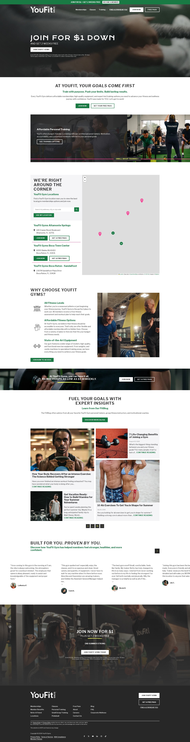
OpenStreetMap (134, 274)
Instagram (101, 736)
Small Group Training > (127, 159)
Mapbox (157, 274)
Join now (136, 10)
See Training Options (49, 142)
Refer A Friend (36, 713)
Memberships (35, 706)
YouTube (93, 736)
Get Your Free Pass (103, 106)
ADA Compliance (60, 737)
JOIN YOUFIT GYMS (149, 695)
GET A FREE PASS (149, 702)
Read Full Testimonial (62, 584)
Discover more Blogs (95, 420)
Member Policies (36, 739)
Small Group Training (59, 713)
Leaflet (121, 274)
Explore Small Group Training (151, 144)
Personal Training (59, 709)
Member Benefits (37, 709)
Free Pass (152, 10)
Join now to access (42, 360)
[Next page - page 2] (102, 526)
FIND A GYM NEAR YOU (149, 707)
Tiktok (106, 736)
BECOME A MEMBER (110, 2)
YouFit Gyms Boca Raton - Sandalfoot (55, 265)
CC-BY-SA (146, 274)
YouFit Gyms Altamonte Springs (52, 225)
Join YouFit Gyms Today (95, 652)
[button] (141, 200)
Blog (92, 706)
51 (97, 526)
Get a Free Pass (59, 238)
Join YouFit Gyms (41, 49)
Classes (55, 706)
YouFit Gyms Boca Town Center (52, 245)
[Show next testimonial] (157, 551)
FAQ (92, 709)
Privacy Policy (47, 722)
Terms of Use (36, 722)
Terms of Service (47, 737)
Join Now (40, 238)
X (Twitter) (89, 736)
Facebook (84, 736)
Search (76, 209)
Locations (34, 716)
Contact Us (77, 716)
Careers (76, 713)
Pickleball (55, 716)
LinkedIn (97, 736)
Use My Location (44, 215)
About (75, 709)
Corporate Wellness (96, 713)
